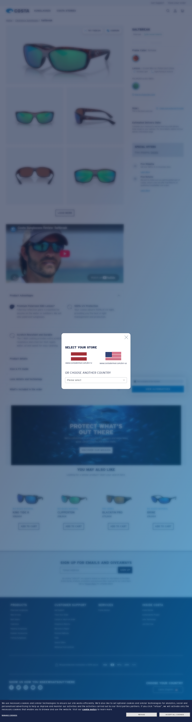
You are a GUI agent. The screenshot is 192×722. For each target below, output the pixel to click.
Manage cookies (9, 715)
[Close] (126, 337)
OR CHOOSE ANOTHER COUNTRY (88, 372)
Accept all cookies (175, 714)
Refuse (141, 714)
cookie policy (89, 709)
